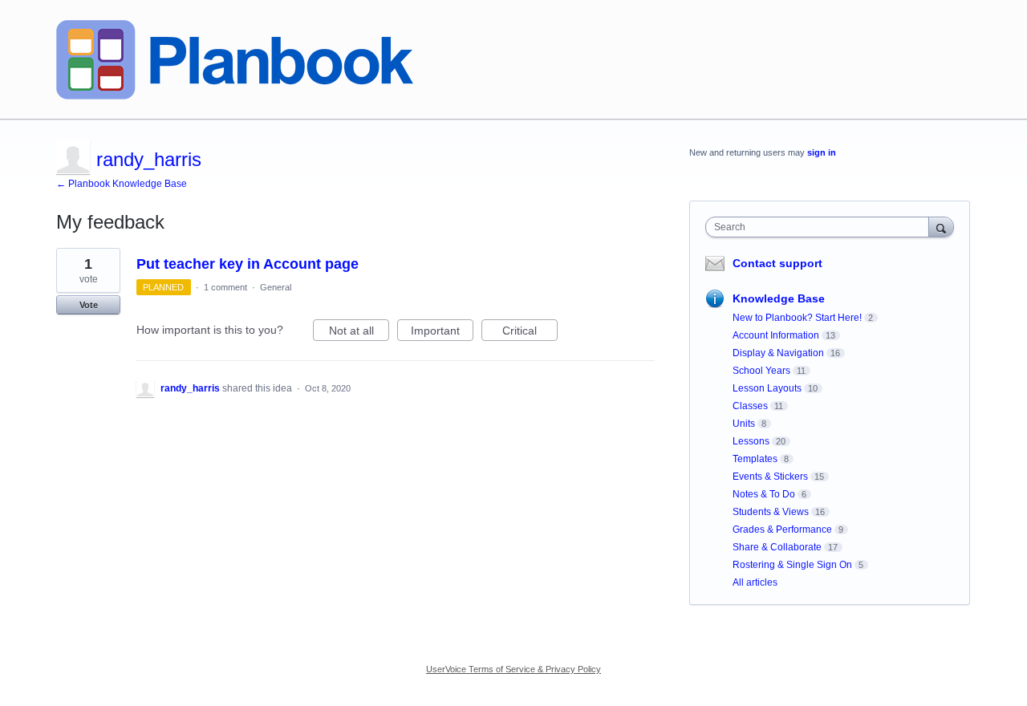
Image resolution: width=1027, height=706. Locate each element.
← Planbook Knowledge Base (121, 183)
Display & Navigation (778, 353)
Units (744, 423)
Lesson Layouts (767, 388)
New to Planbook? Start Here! (797, 317)
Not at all (359, 332)
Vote (88, 305)
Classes (750, 406)
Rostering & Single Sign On (792, 564)
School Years (761, 370)
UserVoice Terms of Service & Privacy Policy (513, 669)
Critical (530, 332)
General (275, 287)
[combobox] (821, 227)
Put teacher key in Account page (247, 264)
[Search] (941, 227)
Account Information (776, 335)
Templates (755, 459)
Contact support (777, 263)
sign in (821, 152)
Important (442, 332)
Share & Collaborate (777, 547)
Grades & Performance (782, 529)
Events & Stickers (770, 476)
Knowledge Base (779, 298)
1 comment (225, 287)
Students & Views (771, 511)
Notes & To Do (764, 494)
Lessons (751, 441)
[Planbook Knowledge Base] (234, 59)
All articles (755, 582)
